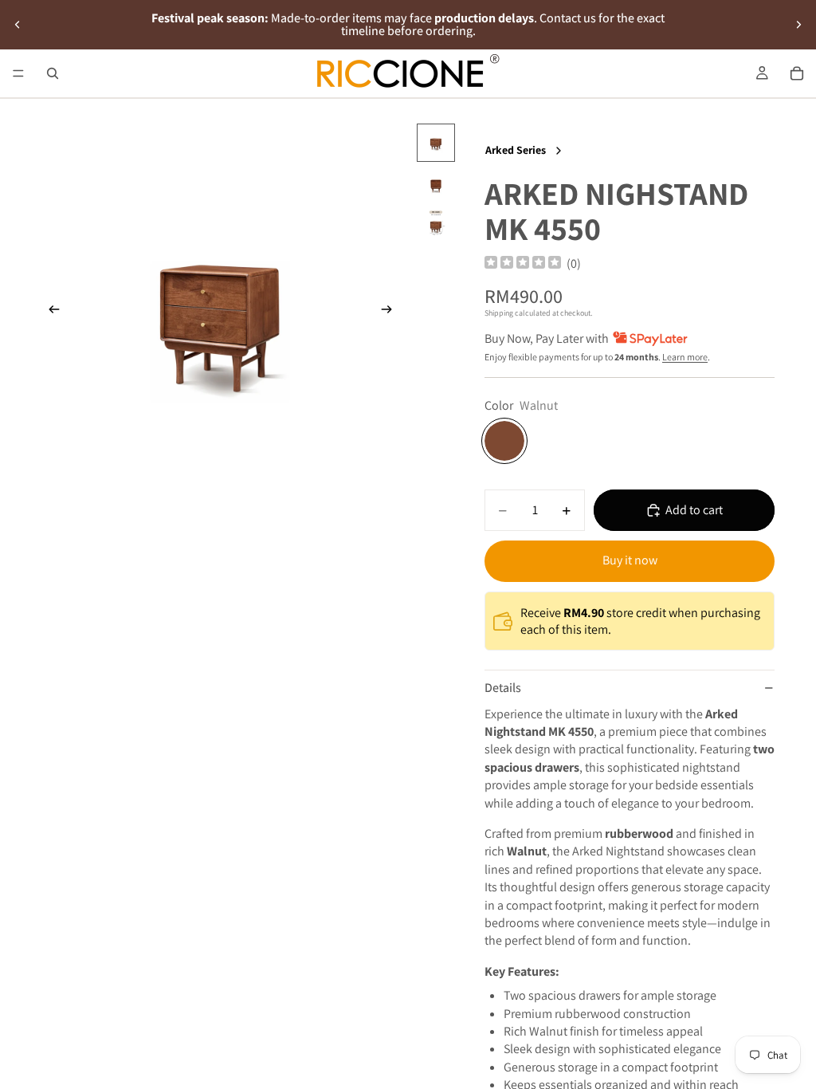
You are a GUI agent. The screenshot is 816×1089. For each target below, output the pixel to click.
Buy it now (629, 560)
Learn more (685, 357)
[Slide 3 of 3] (435, 225)
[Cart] (796, 73)
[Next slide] (798, 24)
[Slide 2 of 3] (435, 184)
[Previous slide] (17, 24)
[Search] (52, 73)
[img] (522, 263)
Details (502, 687)
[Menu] (18, 73)
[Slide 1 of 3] (435, 142)
